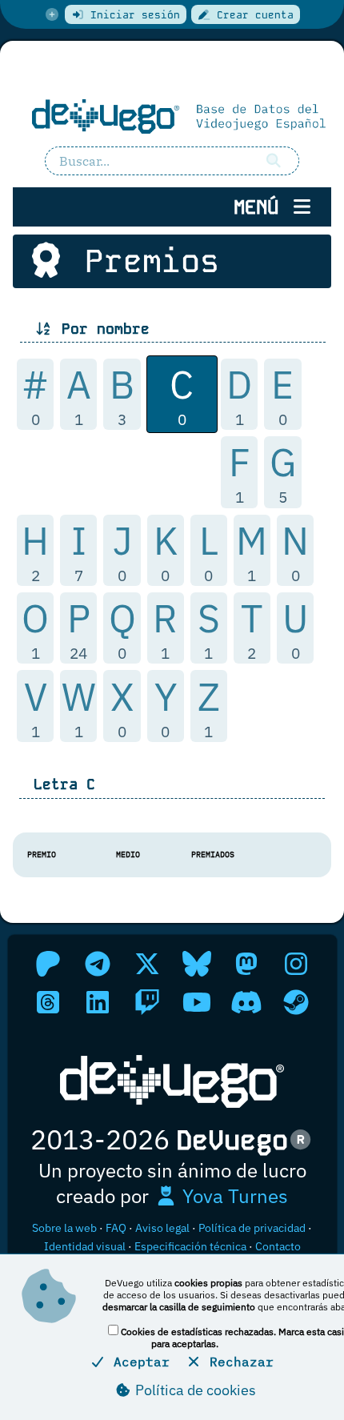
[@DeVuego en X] (147, 964)
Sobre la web (64, 1228)
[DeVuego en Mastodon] (246, 964)
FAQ (116, 1228)
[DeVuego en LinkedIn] (97, 1002)
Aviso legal (162, 1228)
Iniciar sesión (132, 15)
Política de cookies (194, 1390)
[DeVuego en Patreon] (48, 964)
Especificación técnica (190, 1246)
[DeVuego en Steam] (296, 1002)
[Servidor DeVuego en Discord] (246, 1002)
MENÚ (262, 207)
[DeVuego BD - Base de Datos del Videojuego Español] (172, 115)
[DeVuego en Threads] (48, 1002)
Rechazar (238, 1362)
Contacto (278, 1246)
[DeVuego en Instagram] (296, 964)
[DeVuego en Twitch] (147, 1002)
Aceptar (138, 1362)
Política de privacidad (252, 1228)
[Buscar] (274, 160)
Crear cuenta (252, 15)
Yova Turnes (233, 1196)
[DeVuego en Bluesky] (196, 964)
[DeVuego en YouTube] (196, 1002)
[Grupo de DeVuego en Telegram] (97, 964)
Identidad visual (85, 1246)
